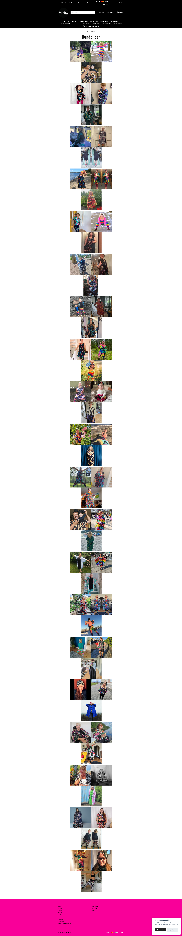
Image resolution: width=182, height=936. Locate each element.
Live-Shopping (61, 914)
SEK (88, 2)
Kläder (74, 21)
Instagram (95, 908)
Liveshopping (118, 23)
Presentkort (114, 21)
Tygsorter (60, 925)
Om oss (59, 906)
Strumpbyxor (104, 21)
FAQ (59, 917)
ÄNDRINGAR (84, 21)
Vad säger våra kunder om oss (64, 923)
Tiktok (94, 910)
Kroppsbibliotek (106, 23)
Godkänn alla (160, 929)
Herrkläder (93, 21)
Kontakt (60, 910)
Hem (87, 31)
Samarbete (60, 919)
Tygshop (75, 24)
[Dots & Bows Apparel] (63, 12)
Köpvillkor (60, 908)
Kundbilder (95, 23)
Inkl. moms (79, 2)
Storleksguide (86, 23)
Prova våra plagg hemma (91, 26)
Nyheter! (67, 21)
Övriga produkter (65, 23)
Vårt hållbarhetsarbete (63, 912)
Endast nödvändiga (172, 930)
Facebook (95, 906)
